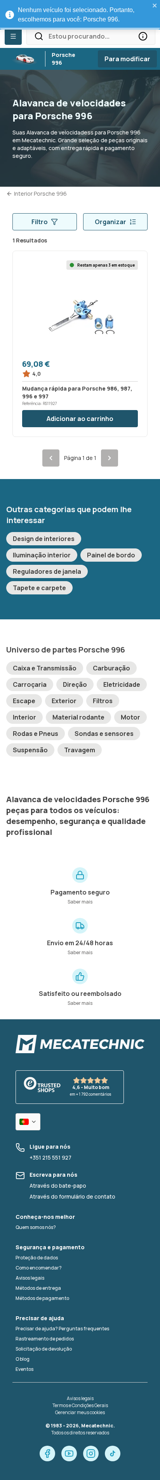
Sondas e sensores (104, 733)
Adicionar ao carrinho (80, 418)
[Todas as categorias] (13, 36)
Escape (24, 701)
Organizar (110, 221)
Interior (24, 717)
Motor (130, 717)
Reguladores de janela (47, 571)
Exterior (64, 701)
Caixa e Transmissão (45, 668)
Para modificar (127, 59)
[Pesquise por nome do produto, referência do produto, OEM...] (143, 36)
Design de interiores (44, 538)
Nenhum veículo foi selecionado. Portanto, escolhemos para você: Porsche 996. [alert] (76, 15)
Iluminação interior (42, 555)
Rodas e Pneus (35, 733)
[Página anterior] (50, 458)
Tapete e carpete (39, 588)
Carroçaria (30, 684)
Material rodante (78, 717)
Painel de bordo (111, 555)
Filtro (39, 221)
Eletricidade (121, 684)
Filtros (103, 701)
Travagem (79, 750)
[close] (155, 5)
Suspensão (30, 750)
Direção (75, 684)
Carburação (111, 668)
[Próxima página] (109, 458)
